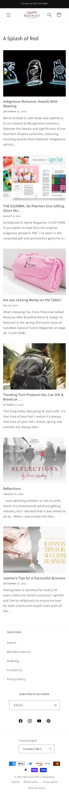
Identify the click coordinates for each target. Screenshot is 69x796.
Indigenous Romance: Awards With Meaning (30, 103)
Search (11, 643)
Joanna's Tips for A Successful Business (34, 578)
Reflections (12, 488)
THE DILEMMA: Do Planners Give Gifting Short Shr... (33, 208)
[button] (8, 14)
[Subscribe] (55, 705)
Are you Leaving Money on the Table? (32, 300)
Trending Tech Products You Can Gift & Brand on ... (33, 397)
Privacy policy (50, 781)
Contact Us (14, 670)
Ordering (13, 661)
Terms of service (36, 788)
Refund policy (31, 781)
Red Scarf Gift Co (32, 776)
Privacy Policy (16, 679)
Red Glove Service (19, 652)
